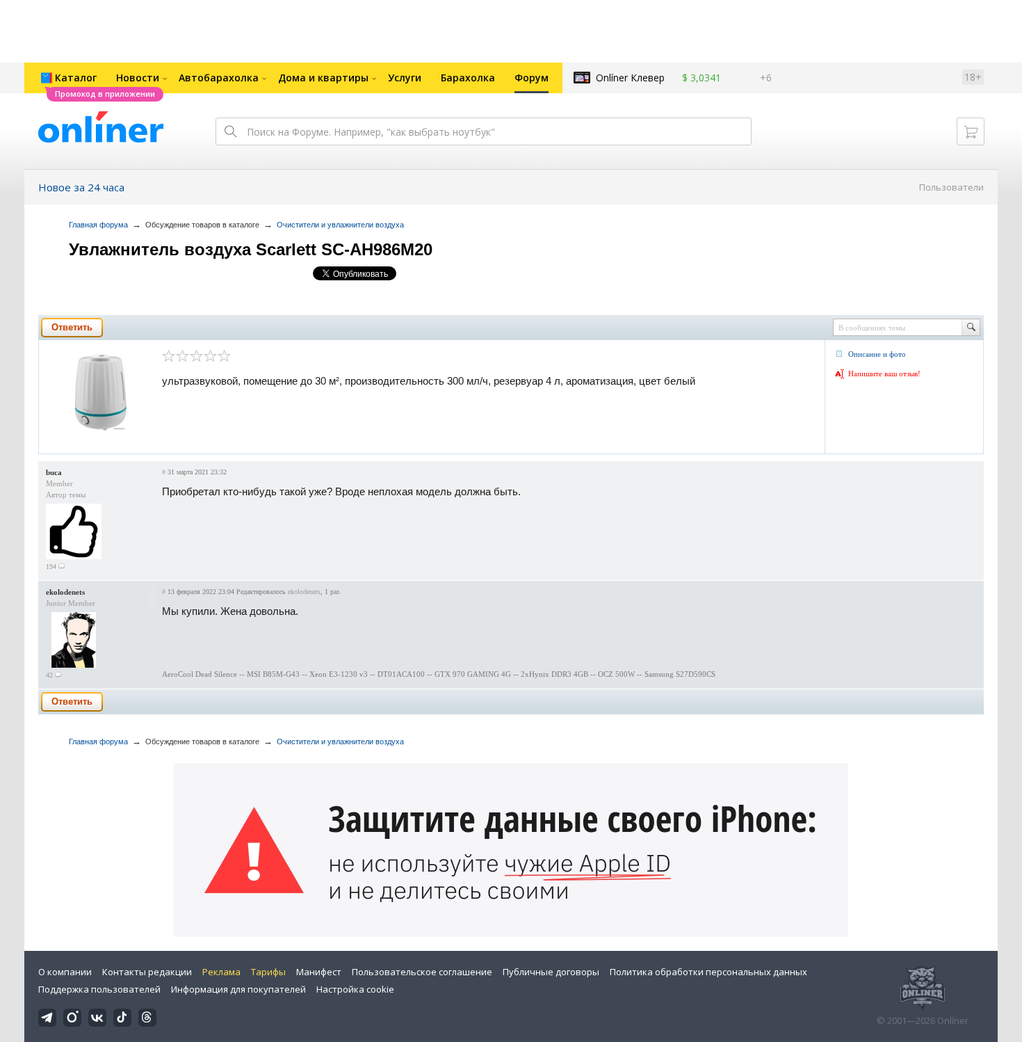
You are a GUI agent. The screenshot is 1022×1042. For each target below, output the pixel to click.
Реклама (221, 971)
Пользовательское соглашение (422, 971)
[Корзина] (970, 131)
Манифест (318, 971)
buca (54, 472)
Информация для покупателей (238, 989)
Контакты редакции (147, 971)
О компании (65, 971)
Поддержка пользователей (99, 989)
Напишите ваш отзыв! (884, 373)
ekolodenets (65, 592)
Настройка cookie (355, 989)
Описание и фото (877, 354)
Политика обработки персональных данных (708, 971)
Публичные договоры (551, 971)
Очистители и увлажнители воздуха (340, 225)
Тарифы (268, 971)
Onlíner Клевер (630, 77)
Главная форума (98, 225)
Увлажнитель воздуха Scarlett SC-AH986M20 (250, 249)
